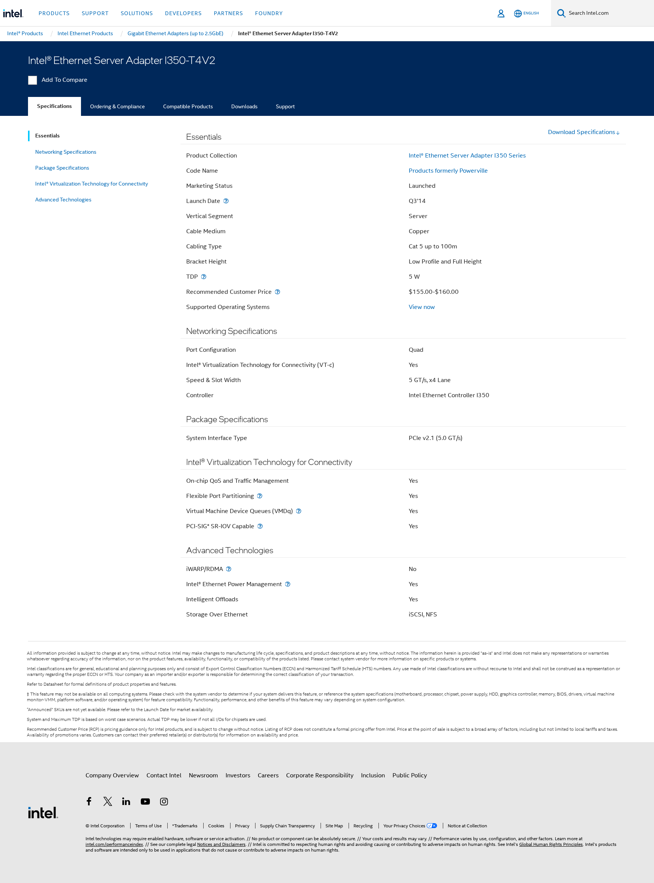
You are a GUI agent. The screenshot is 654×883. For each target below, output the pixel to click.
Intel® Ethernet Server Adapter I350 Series (467, 155)
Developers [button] (183, 13)
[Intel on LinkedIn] (126, 803)
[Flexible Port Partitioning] (259, 496)
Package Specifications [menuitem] (62, 167)
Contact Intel (163, 775)
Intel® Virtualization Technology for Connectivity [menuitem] (91, 183)
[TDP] (203, 276)
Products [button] (54, 13)
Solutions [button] (137, 13)
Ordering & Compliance (117, 106)
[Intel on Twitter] (107, 803)
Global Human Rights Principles (551, 844)
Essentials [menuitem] (47, 135)
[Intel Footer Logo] (43, 812)
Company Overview (112, 775)
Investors (238, 775)
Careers (268, 775)
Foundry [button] (269, 13)
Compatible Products (188, 106)
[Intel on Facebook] (89, 803)
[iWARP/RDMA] (228, 569)
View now (422, 307)
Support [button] (95, 13)
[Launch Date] (226, 201)
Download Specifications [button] (581, 132)
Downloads (244, 106)
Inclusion (373, 775)
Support (285, 106)
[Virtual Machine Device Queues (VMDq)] (298, 511)
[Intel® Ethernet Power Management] (287, 584)
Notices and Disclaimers (221, 844)
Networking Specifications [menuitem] (66, 151)
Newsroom (203, 775)
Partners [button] (228, 13)
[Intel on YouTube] (145, 803)
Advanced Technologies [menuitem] (63, 199)
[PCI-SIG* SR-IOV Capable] (260, 526)
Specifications (54, 106)
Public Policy (409, 775)
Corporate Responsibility (319, 775)
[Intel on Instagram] (163, 803)
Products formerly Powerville (448, 171)
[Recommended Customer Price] (277, 292)
